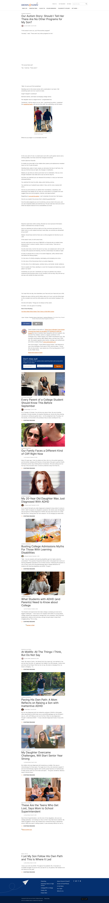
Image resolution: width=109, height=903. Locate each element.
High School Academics (26, 802)
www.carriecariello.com (49, 342)
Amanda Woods (28, 762)
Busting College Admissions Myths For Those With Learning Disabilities (42, 549)
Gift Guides (74, 8)
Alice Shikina (27, 862)
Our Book (69, 3)
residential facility (28, 104)
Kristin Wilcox (27, 709)
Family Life (24, 8)
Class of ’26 (42, 8)
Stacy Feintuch (28, 815)
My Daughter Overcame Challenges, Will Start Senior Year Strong (42, 755)
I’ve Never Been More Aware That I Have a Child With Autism (37, 311)
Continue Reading (29, 420)
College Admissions (51, 8)
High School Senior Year (26, 397)
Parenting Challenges (26, 649)
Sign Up (58, 366)
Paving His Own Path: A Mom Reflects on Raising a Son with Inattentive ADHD (40, 703)
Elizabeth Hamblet (28, 556)
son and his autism (34, 196)
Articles (26, 317)
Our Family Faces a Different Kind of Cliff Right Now (42, 452)
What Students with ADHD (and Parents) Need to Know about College (40, 602)
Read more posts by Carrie (35, 352)
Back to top (84, 898)
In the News (60, 886)
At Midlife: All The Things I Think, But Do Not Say (41, 653)
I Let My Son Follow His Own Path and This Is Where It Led (42, 858)
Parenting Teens (33, 8)
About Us (54, 3)
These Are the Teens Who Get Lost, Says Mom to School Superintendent (39, 808)
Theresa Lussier (28, 505)
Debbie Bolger (27, 409)
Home (23, 317)
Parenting (43, 881)
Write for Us (60, 891)
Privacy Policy (47, 898)
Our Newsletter (62, 3)
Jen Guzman (27, 457)
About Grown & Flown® (63, 881)
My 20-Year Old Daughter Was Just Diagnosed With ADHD (43, 500)
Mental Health (24, 853)
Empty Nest (44, 892)
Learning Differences (26, 13)
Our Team (59, 888)
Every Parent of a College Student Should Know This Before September (42, 402)
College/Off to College (64, 8)
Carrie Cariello (27, 25)
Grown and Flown (29, 4)
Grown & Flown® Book (63, 883)
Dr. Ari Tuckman (28, 608)
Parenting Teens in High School (36, 317)
